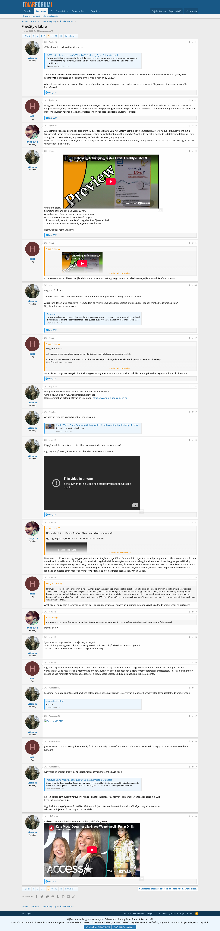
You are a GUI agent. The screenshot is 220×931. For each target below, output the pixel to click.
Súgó (182, 913)
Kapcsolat (126, 913)
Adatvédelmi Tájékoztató (167, 913)
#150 (194, 440)
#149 (194, 412)
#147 (194, 338)
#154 (194, 637)
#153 (194, 612)
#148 (194, 386)
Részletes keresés (50, 16)
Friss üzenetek (58, 11)
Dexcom (51, 314)
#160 (194, 816)
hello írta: (50, 617)
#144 (194, 151)
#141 (194, 42)
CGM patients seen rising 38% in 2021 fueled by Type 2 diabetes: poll (82, 55)
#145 (194, 243)
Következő (70, 36)
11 (61, 36)
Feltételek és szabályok (143, 913)
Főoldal (28, 11)
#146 (194, 285)
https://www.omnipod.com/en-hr (110, 397)
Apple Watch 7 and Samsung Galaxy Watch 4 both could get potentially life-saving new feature (104, 424)
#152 (194, 577)
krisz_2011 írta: (52, 583)
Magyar (28, 913)
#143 (194, 125)
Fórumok (41, 11)
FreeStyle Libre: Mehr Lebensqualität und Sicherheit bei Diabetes (78, 779)
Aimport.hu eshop (54, 700)
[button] (68, 11)
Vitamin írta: (51, 248)
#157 (194, 716)
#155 (194, 662)
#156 (194, 688)
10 (56, 36)
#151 (194, 522)
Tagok (94, 11)
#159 (194, 767)
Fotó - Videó (78, 11)
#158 (194, 741)
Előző (27, 36)
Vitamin (32, 57)
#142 (194, 100)
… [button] (37, 36)
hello (32, 116)
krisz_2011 (28, 31)
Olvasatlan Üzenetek (31, 16)
